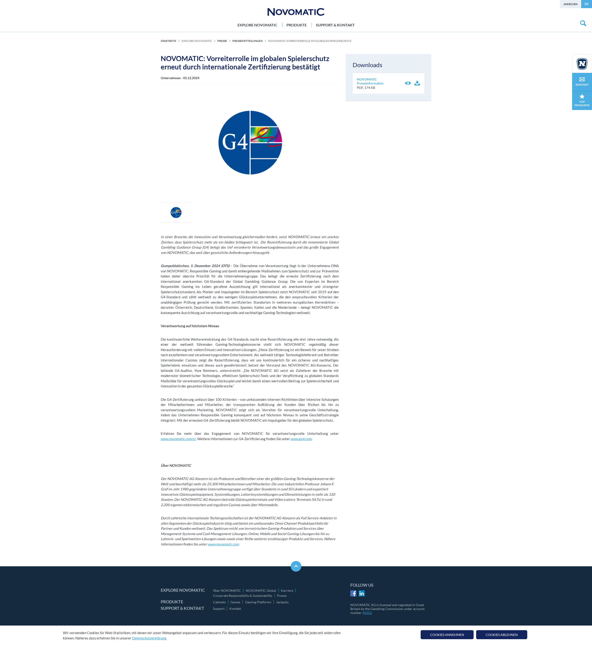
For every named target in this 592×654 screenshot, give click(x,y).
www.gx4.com (301, 439)
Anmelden (570, 4)
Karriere (287, 590)
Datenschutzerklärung (149, 638)
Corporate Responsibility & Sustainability (242, 596)
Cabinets (219, 602)
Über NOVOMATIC (227, 590)
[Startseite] (296, 12)
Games (235, 602)
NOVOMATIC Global (261, 590)
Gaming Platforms (258, 602)
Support (219, 608)
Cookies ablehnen (502, 635)
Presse (282, 596)
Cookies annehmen (447, 635)
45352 (367, 613)
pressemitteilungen (247, 41)
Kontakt (235, 608)
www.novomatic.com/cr (178, 439)
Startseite (168, 41)
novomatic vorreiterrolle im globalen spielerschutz (309, 41)
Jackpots (282, 602)
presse (222, 41)
